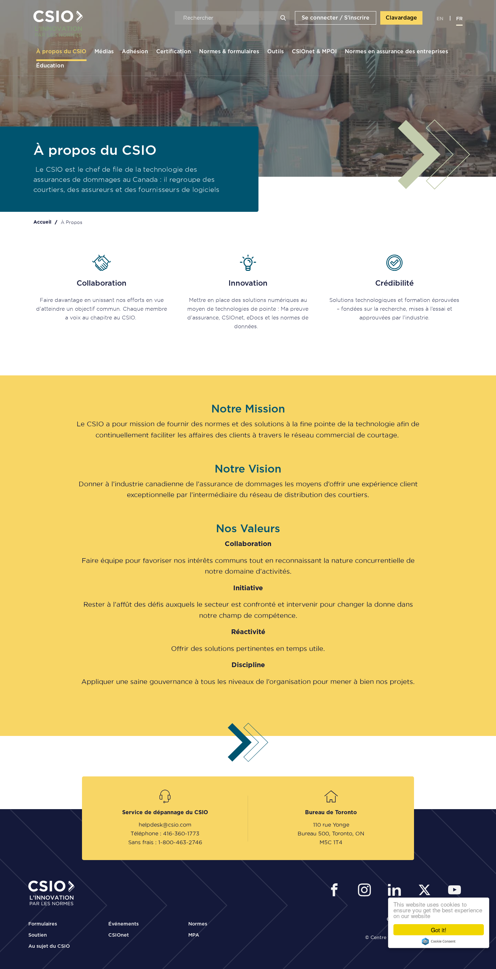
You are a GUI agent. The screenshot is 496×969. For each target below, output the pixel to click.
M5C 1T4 (331, 842)
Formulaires (42, 924)
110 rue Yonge (331, 825)
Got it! (438, 929)
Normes (197, 924)
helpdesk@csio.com (165, 825)
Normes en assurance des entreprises (396, 51)
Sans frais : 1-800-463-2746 (165, 842)
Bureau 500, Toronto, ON (331, 833)
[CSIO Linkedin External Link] (396, 891)
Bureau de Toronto (331, 812)
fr (459, 19)
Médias (104, 51)
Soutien (37, 935)
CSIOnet (118, 935)
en (440, 19)
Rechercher (283, 18)
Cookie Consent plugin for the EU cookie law (439, 941)
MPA (193, 935)
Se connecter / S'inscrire (335, 18)
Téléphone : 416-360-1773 (165, 833)
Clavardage (401, 18)
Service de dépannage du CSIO (165, 812)
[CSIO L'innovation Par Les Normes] (55, 24)
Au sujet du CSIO (49, 946)
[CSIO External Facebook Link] (336, 891)
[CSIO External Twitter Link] (426, 891)
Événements (123, 924)
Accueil (42, 222)
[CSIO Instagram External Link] (366, 891)
